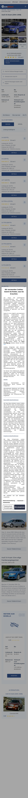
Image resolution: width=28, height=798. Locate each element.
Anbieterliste (6, 502)
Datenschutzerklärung (9, 500)
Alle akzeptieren (20, 507)
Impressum (20, 500)
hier (5, 344)
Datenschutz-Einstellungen (8, 507)
